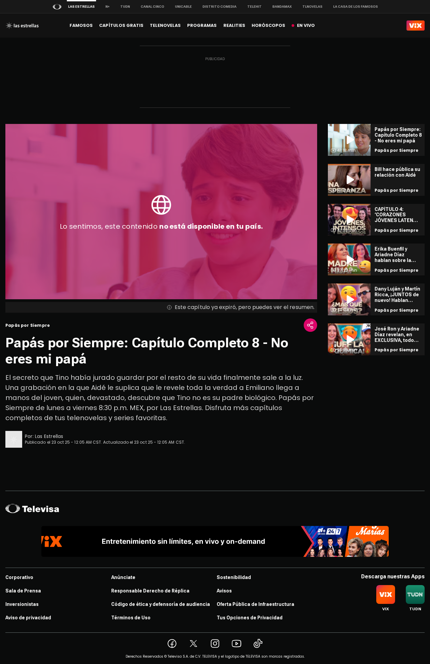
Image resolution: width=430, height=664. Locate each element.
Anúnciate (123, 577)
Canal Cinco (152, 6)
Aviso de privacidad (28, 617)
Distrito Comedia (219, 6)
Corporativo (19, 577)
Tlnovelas (312, 6)
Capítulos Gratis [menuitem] (121, 25)
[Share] (310, 325)
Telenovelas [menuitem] (165, 25)
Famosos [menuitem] (81, 25)
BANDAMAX (282, 6)
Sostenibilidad (234, 577)
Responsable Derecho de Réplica (150, 590)
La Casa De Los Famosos (355, 6)
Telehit (254, 6)
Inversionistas (22, 604)
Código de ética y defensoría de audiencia (160, 604)
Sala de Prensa (23, 590)
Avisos (224, 590)
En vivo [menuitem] (306, 25)
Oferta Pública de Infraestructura (255, 604)
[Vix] (415, 25)
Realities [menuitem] (234, 25)
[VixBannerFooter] (215, 541)
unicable (183, 6)
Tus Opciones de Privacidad (250, 617)
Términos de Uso (130, 617)
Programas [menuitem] (202, 25)
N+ (107, 6)
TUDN (125, 6)
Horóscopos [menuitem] (268, 25)
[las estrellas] (22, 25)
